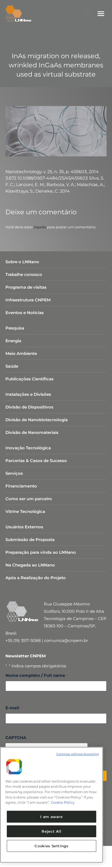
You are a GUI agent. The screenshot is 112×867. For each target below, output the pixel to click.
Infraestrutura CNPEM (28, 299)
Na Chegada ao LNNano (30, 565)
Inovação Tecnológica (28, 447)
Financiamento (21, 486)
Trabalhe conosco (23, 274)
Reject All (51, 831)
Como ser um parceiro (28, 498)
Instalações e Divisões (28, 394)
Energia (13, 340)
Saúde (11, 366)
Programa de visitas (25, 287)
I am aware (51, 817)
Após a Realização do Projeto (35, 577)
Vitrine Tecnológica (25, 511)
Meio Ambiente (21, 353)
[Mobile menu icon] (101, 13)
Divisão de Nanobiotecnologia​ (36, 419)
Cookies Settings (52, 846)
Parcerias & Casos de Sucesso (36, 460)
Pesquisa (14, 328)
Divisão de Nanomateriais (31, 432)
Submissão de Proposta (30, 539)
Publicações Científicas (29, 378)
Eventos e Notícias (24, 312)
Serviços (14, 473)
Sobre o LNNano (22, 261)
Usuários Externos (24, 526)
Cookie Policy (62, 802)
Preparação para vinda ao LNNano (40, 552)
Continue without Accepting (77, 754)
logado (40, 227)
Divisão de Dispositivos (29, 407)
